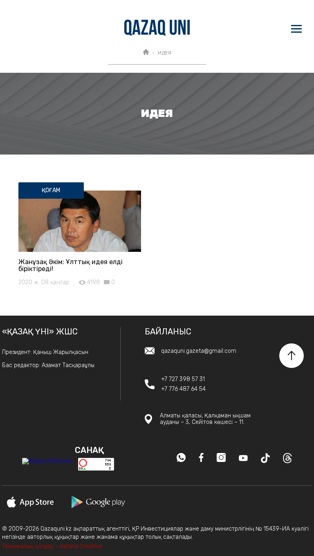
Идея (164, 53)
